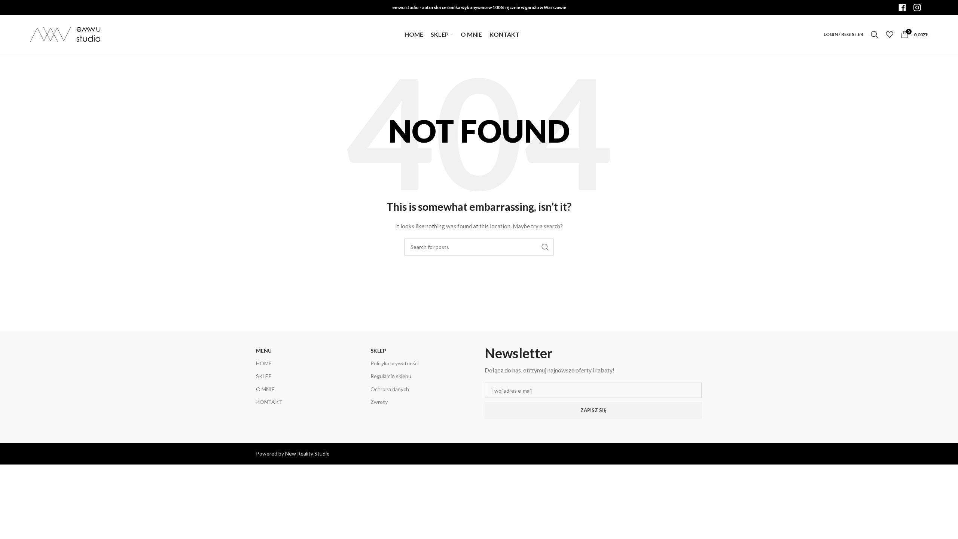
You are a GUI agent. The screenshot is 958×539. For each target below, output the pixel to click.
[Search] (874, 34)
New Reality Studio (307, 453)
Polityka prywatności (394, 363)
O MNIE (265, 389)
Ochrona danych (389, 389)
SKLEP (264, 376)
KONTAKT (269, 402)
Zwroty (379, 402)
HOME (264, 363)
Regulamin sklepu (390, 376)
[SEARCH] (545, 247)
